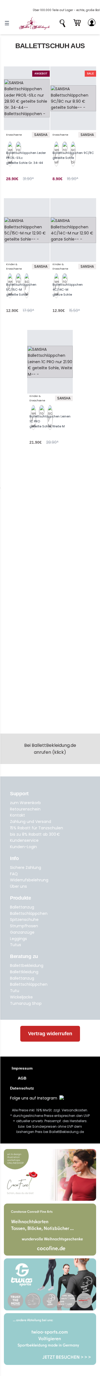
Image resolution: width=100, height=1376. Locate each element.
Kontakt (17, 815)
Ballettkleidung (24, 972)
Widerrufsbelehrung (29, 880)
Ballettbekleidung (26, 965)
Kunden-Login (23, 847)
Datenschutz (22, 1088)
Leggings (18, 938)
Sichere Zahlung (25, 867)
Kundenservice (24, 840)
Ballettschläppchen (29, 913)
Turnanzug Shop (26, 1003)
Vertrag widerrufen (50, 1033)
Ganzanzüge (22, 932)
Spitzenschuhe (24, 919)
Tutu (14, 990)
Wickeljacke (21, 997)
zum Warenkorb (25, 803)
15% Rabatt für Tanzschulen (36, 828)
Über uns (18, 886)
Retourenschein (25, 809)
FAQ (14, 874)
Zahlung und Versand (30, 821)
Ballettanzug (22, 907)
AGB (22, 1078)
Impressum (22, 1068)
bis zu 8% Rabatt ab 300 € (35, 834)
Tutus (15, 945)
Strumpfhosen (24, 926)
